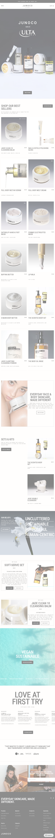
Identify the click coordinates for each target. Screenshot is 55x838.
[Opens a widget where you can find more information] (49, 835)
